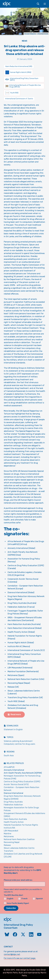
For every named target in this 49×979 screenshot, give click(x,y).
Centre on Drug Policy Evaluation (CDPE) (22, 781)
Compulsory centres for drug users (19, 744)
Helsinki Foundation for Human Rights (21, 825)
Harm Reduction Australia (15, 819)
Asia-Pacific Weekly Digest (18, 903)
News (24, 41)
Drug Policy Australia (13, 802)
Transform (8, 851)
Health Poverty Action (14, 822)
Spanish (39, 899)
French (24, 899)
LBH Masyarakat (11, 831)
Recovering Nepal (11, 842)
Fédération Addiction (13, 805)
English (10, 899)
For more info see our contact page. (20, 958)
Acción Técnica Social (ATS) (16, 784)
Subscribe (11, 908)
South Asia (9, 755)
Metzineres (9, 836)
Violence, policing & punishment (18, 741)
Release (7, 845)
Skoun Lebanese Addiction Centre (19, 848)
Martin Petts (12, 973)
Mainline (7, 833)
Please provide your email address (18, 880)
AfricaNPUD (9, 767)
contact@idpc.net (12, 954)
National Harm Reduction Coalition (19, 839)
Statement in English (13, 729)
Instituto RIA (9, 828)
